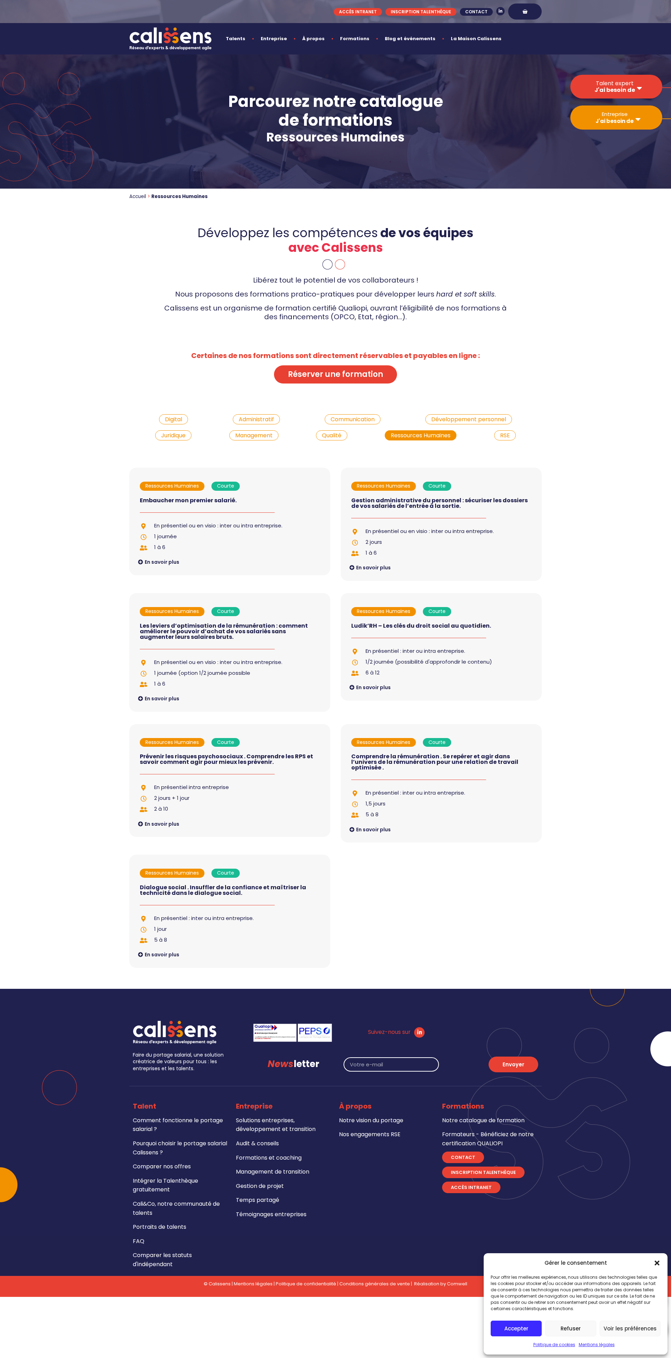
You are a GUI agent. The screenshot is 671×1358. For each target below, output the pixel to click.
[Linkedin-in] (500, 11)
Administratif (256, 419)
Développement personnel (468, 419)
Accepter (516, 1328)
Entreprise (274, 38)
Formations (354, 38)
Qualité (331, 435)
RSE (505, 435)
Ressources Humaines (420, 435)
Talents (235, 38)
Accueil (137, 196)
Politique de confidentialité (306, 1283)
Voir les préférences (630, 1328)
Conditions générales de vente (374, 1283)
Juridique (173, 435)
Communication (353, 419)
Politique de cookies (554, 1345)
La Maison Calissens (476, 38)
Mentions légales (597, 1345)
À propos (313, 38)
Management (254, 435)
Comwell (457, 1283)
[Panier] (525, 11)
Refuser (571, 1328)
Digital (173, 419)
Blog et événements (410, 38)
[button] (657, 1263)
